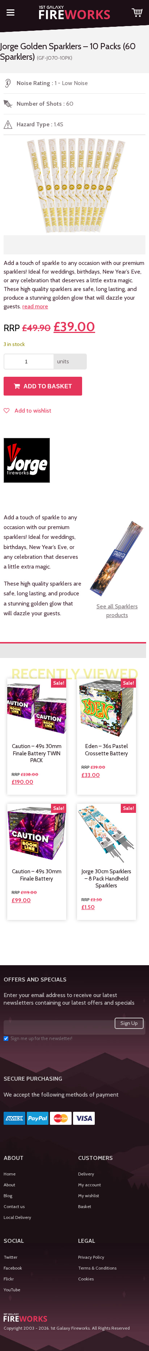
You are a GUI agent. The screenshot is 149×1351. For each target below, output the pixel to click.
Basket (84, 1206)
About (9, 1184)
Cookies (86, 1279)
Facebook (13, 1268)
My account (89, 1184)
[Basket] (137, 14)
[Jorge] (27, 460)
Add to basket (48, 386)
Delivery (86, 1174)
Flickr (9, 1279)
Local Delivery (17, 1217)
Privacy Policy (91, 1257)
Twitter (10, 1257)
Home (10, 1174)
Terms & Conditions (97, 1268)
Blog (8, 1195)
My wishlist (88, 1195)
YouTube (12, 1289)
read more (35, 306)
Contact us (14, 1206)
